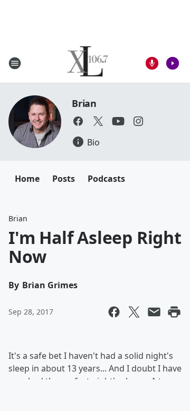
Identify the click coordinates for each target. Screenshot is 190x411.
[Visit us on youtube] (118, 121)
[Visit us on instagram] (138, 121)
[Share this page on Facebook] (114, 312)
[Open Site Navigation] (14, 63)
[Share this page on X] (134, 312)
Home (27, 178)
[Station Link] (88, 63)
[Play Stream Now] (172, 63)
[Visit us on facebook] (78, 121)
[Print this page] (174, 312)
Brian (84, 103)
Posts (63, 178)
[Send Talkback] (152, 63)
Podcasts (106, 178)
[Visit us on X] (98, 121)
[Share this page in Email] (154, 312)
